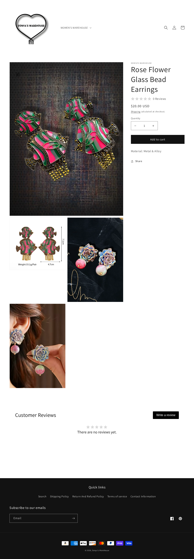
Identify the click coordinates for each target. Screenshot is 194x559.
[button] (75, 28)
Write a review (165, 415)
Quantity (135, 118)
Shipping (136, 111)
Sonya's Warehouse (100, 550)
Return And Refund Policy (88, 496)
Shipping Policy (59, 496)
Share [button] (138, 161)
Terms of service (117, 496)
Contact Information (143, 496)
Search (42, 496)
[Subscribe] (73, 518)
